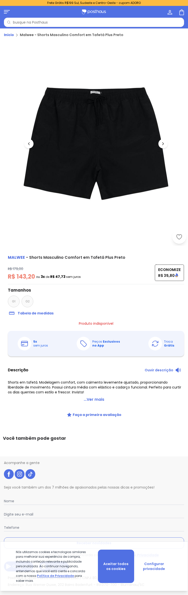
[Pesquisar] (9, 22)
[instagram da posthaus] (19, 474)
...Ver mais (94, 399)
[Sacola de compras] (181, 12)
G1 (13, 301)
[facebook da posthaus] (9, 474)
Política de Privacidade (55, 576)
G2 (27, 301)
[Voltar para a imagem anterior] (29, 143)
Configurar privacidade (154, 566)
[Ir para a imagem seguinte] (163, 143)
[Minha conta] (169, 12)
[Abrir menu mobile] (7, 11)
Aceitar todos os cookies (116, 566)
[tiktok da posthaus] (30, 474)
